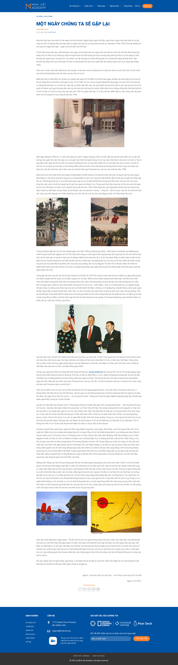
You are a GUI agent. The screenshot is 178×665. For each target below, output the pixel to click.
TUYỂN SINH (30, 626)
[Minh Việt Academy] (35, 6)
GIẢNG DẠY (29, 630)
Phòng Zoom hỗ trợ (67, 638)
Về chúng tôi (74, 6)
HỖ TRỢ (28, 642)
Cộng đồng (128, 6)
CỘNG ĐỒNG (30, 638)
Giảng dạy (101, 6)
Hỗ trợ (137, 6)
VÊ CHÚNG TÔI (31, 623)
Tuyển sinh (88, 6)
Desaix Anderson (96, 372)
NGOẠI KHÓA (30, 634)
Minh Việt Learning (82, 656)
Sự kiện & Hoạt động (44, 16)
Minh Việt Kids (98, 656)
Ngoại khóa (114, 6)
